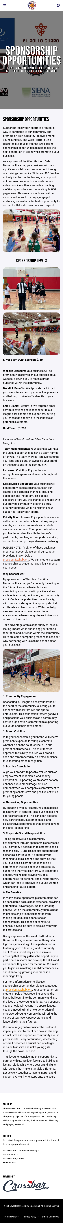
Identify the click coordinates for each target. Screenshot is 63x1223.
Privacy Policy (29, 1216)
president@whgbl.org (16, 559)
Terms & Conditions (50, 1216)
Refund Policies (11, 1216)
